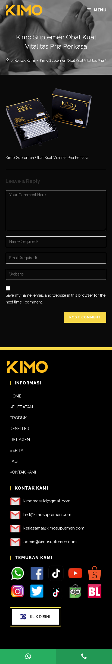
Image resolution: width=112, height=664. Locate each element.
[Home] (7, 60)
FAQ (14, 461)
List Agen (20, 439)
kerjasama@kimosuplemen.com (53, 528)
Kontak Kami (23, 472)
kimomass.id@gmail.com (46, 501)
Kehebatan (21, 407)
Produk (18, 417)
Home (15, 396)
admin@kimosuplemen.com (50, 541)
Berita (16, 450)
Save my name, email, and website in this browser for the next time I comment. (55, 298)
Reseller (19, 428)
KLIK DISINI (40, 617)
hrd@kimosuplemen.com (47, 514)
